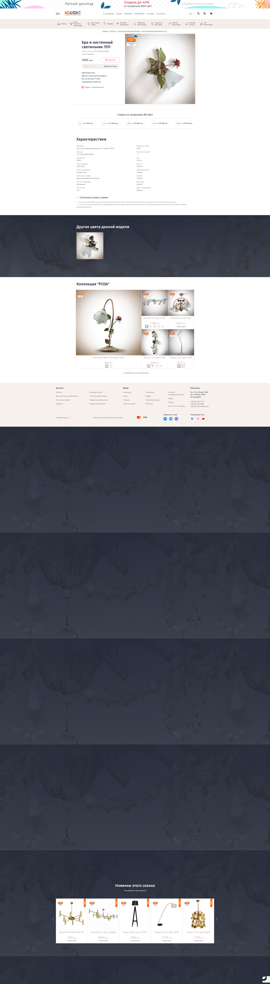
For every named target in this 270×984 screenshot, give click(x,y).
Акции (119, 14)
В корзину (111, 60)
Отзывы (150, 14)
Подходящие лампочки (91, 82)
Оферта (170, 398)
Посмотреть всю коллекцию (136, 373)
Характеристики (88, 73)
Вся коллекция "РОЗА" (91, 79)
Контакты (160, 14)
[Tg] (171, 419)
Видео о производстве (94, 87)
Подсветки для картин (98, 404)
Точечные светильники (98, 396)
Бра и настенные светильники (67, 396)
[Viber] (176, 419)
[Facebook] (165, 419)
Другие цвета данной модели (94, 76)
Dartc (69, 417)
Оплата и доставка (152, 400)
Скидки (148, 396)
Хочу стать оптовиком (176, 406)
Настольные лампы (63, 400)
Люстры (59, 392)
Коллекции (139, 14)
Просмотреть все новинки (135, 891)
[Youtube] (203, 419)
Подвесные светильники (98, 400)
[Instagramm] (197, 419)
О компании (108, 14)
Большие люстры (96, 392)
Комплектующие (129, 404)
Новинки (128, 14)
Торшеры (59, 404)
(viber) (206, 406)
